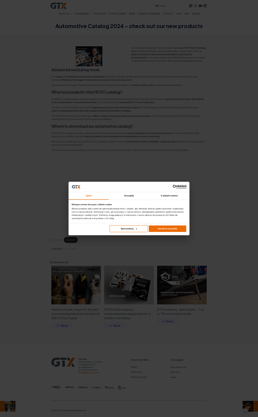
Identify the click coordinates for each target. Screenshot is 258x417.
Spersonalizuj (127, 228)
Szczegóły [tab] (129, 195)
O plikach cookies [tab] (169, 195)
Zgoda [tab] (89, 195)
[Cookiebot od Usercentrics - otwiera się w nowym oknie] (175, 187)
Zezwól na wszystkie (167, 228)
